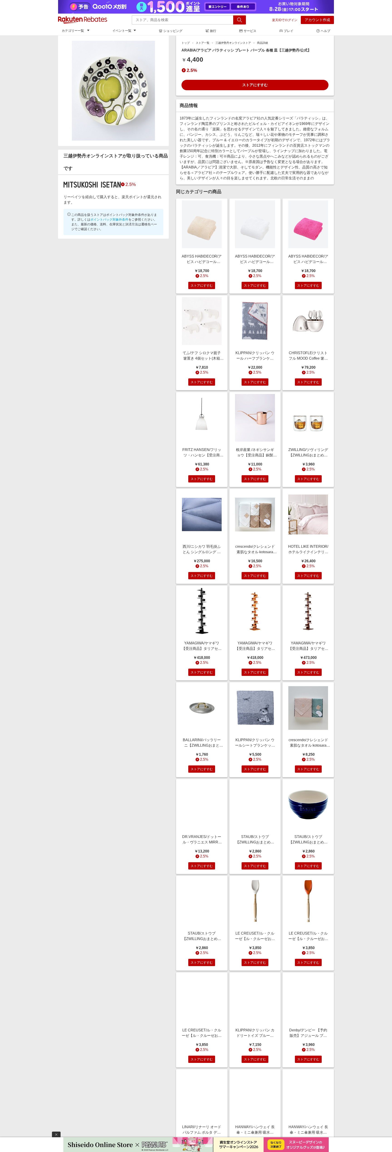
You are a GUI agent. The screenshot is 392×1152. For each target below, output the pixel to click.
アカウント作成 (317, 20)
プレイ (288, 31)
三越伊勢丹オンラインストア (233, 42)
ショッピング (172, 31)
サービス (250, 31)
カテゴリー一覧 (73, 30)
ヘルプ (325, 31)
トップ (185, 42)
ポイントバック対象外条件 (109, 219)
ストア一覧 (202, 42)
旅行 (213, 31)
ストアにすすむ (255, 85)
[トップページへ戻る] (82, 20)
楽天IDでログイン (284, 20)
